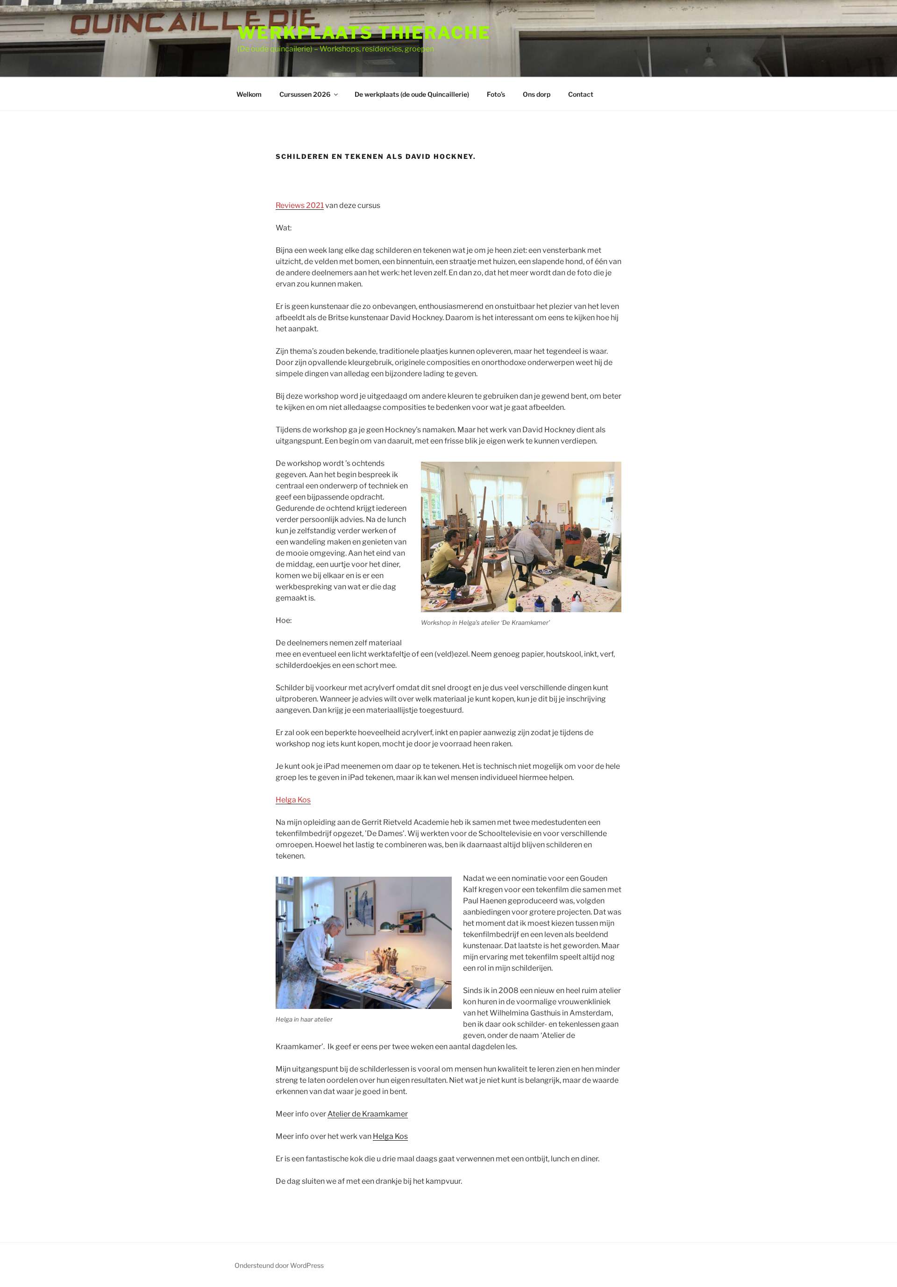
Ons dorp (536, 94)
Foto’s (496, 94)
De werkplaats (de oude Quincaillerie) (412, 94)
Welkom (249, 94)
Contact (580, 94)
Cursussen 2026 (304, 94)
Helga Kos (293, 799)
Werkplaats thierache (364, 32)
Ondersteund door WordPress (279, 1265)
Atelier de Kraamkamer (367, 1113)
